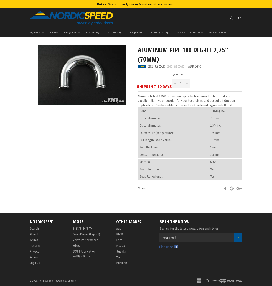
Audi (119, 228)
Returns (35, 246)
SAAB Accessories (189, 32)
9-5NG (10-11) (160, 32)
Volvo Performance (85, 240)
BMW (119, 234)
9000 (53, 32)
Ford (119, 240)
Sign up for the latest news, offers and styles (188, 228)
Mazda (120, 246)
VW (118, 257)
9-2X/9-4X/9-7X (82, 228)
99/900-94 (36, 32)
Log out (35, 263)
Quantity (177, 74)
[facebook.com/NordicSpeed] (168, 247)
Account (35, 257)
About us (36, 234)
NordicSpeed (46, 280)
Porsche (121, 263)
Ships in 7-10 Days (154, 86)
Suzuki (121, 251)
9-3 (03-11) (115, 32)
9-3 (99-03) (93, 32)
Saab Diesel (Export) (86, 234)
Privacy (34, 251)
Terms (34, 240)
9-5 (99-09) (136, 32)
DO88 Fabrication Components (84, 253)
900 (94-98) (71, 32)
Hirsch (77, 246)
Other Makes (218, 32)
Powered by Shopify (65, 280)
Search (34, 228)
